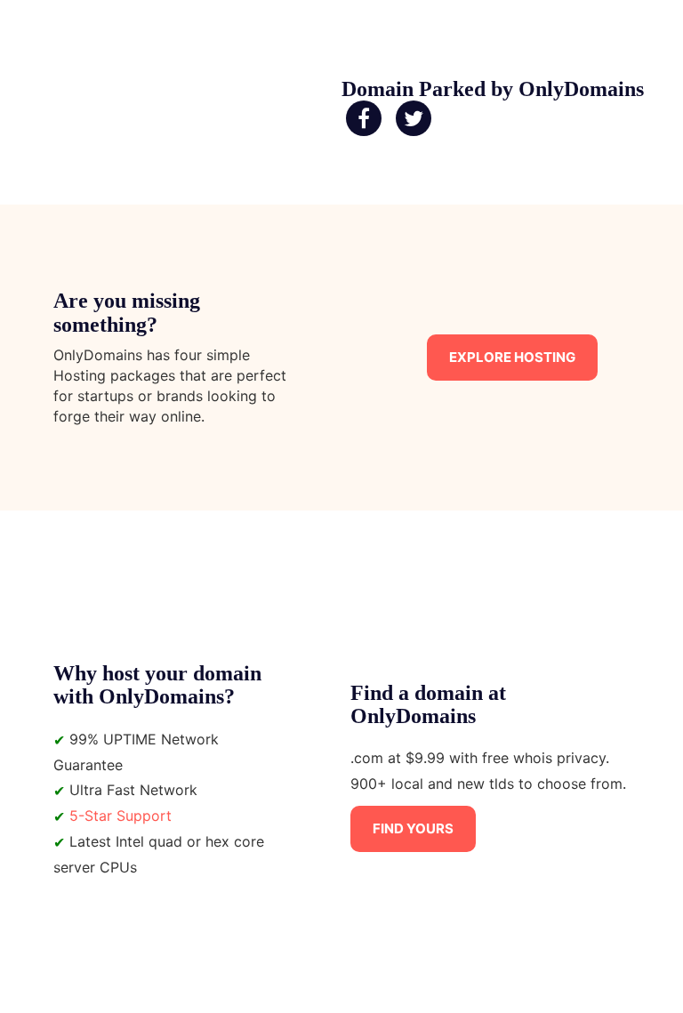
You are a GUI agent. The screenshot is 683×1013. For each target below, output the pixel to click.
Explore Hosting (512, 357)
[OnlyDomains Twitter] (413, 119)
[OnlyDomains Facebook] (364, 119)
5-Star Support (120, 815)
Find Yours (413, 828)
